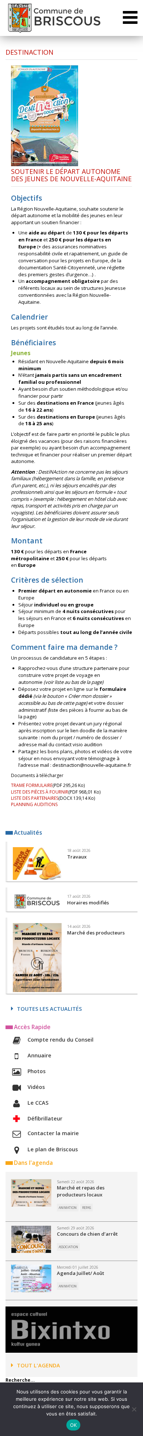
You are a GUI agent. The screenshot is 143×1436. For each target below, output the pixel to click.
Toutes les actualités (49, 1008)
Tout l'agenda (38, 1365)
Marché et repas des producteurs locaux (80, 1191)
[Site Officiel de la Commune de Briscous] (54, 18)
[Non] (134, 1409)
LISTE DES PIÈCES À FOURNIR (39, 792)
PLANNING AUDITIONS (34, 804)
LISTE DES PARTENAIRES (34, 798)
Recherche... (20, 1380)
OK (73, 1425)
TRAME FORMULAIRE (31, 785)
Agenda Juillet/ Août (80, 1273)
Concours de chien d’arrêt (87, 1234)
